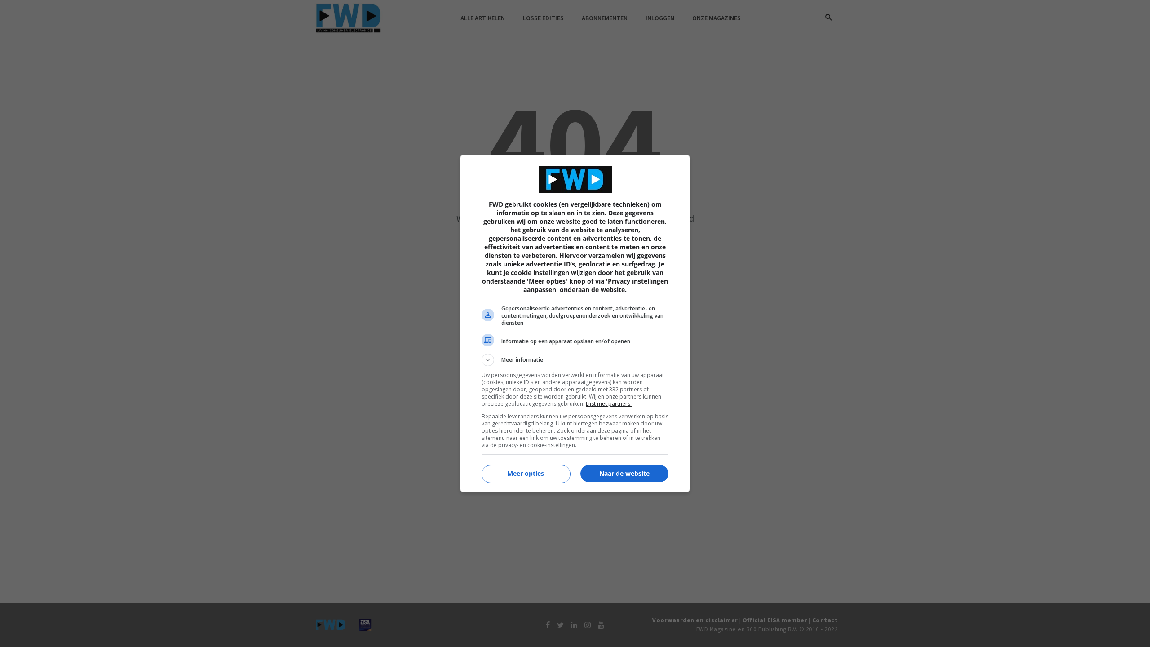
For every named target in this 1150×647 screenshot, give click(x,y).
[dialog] (575, 323)
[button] (575, 360)
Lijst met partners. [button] (609, 404)
